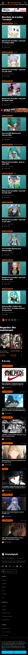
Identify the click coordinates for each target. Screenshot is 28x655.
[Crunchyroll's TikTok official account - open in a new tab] (17, 566)
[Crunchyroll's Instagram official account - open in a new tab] (10, 566)
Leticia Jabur (8, 387)
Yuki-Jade (6, 139)
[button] (9, 571)
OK (14, 652)
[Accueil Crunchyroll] (10, 555)
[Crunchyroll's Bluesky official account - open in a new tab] (20, 566)
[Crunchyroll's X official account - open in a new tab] (13, 566)
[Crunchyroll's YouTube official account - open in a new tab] (2, 566)
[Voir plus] (3, 3)
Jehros (6, 314)
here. (5, 649)
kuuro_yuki (7, 47)
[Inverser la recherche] (25, 3)
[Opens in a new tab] (14, 110)
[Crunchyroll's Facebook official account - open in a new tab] (6, 566)
